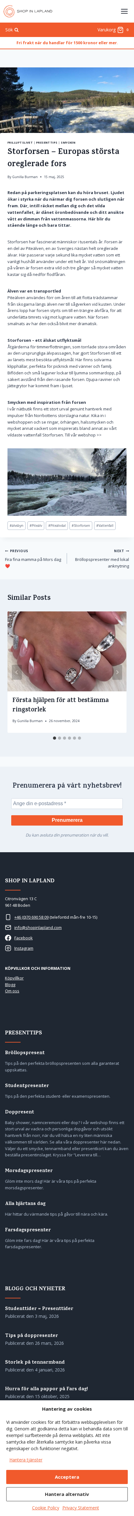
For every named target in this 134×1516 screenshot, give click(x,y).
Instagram (23, 948)
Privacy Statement (80, 1508)
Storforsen (81, 525)
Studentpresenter (27, 1086)
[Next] (117, 672)
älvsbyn (16, 525)
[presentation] (67, 651)
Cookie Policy (45, 1508)
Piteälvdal (57, 525)
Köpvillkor (14, 978)
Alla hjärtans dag (25, 1204)
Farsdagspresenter (28, 1230)
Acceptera (67, 1477)
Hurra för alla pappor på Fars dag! (46, 1389)
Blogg (10, 984)
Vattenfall (104, 525)
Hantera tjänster (25, 1460)
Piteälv (36, 525)
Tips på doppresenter (31, 1336)
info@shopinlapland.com (38, 927)
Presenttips (47, 142)
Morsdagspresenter (29, 1171)
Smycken (68, 142)
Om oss (12, 991)
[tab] (54, 738)
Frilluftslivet (20, 142)
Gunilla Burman (25, 177)
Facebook (23, 938)
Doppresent (19, 1112)
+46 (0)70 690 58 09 (31, 917)
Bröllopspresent (25, 1053)
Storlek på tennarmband (35, 1362)
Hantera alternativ (67, 1494)
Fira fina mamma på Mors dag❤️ (33, 558)
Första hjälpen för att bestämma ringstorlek (60, 706)
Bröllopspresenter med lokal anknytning (102, 558)
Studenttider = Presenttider (39, 1309)
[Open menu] (124, 11)
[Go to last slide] (17, 672)
